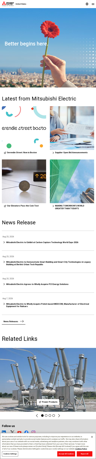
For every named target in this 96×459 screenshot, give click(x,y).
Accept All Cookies (66, 454)
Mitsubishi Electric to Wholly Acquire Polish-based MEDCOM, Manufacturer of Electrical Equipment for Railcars (47, 305)
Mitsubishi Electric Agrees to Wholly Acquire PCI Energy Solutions (37, 284)
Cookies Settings (10, 454)
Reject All (84, 454)
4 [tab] (46, 415)
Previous (37, 416)
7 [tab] (50, 415)
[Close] (92, 437)
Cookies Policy (81, 449)
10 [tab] (53, 415)
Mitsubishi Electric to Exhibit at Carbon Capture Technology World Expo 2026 (42, 242)
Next (59, 416)
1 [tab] (42, 415)
